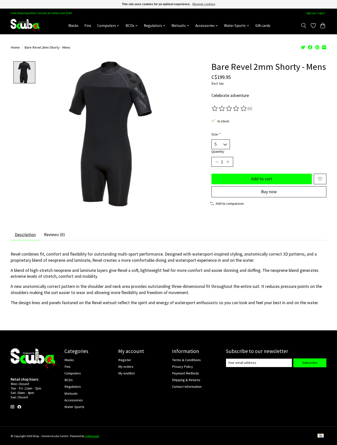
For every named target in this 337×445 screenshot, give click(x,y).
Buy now (269, 191)
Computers (72, 373)
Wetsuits (71, 393)
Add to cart (261, 179)
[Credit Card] (321, 436)
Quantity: (218, 151)
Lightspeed (92, 436)
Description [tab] (25, 234)
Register (124, 360)
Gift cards (262, 25)
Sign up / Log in (315, 13)
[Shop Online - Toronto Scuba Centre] (26, 25)
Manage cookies (203, 4)
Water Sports (74, 407)
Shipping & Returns (186, 380)
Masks (73, 25)
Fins (87, 25)
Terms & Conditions (186, 360)
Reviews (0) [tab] (54, 234)
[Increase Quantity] (227, 161)
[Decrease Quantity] (216, 161)
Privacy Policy (182, 366)
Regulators (72, 386)
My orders (125, 366)
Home (15, 47)
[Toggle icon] (303, 25)
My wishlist (126, 373)
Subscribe (309, 362)
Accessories (73, 400)
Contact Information (187, 386)
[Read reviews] (229, 108)
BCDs (68, 380)
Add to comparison (230, 203)
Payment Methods (185, 373)
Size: (216, 134)
